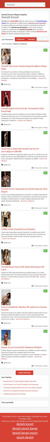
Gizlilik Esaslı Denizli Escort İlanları (18, 229)
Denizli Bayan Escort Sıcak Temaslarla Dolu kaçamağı (20, 384)
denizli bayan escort (25, 432)
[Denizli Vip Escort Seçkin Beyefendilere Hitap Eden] (6, 63)
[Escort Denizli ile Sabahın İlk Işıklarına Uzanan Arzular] (6, 304)
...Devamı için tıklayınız (24, 120)
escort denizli (25, 437)
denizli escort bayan (25, 428)
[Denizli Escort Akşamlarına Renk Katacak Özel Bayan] (6, 186)
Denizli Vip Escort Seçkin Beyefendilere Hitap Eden (19, 381)
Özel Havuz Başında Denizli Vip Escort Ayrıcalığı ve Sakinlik (20, 150)
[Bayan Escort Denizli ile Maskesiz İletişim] (6, 345)
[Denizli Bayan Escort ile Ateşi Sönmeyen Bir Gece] (6, 264)
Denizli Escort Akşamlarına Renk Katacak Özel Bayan (20, 391)
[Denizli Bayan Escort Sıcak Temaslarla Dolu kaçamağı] (6, 106)
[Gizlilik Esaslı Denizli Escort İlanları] (6, 227)
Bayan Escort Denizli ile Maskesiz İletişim (21, 347)
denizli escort (25, 424)
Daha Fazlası (24, 373)
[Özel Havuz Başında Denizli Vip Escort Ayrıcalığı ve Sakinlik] (6, 146)
